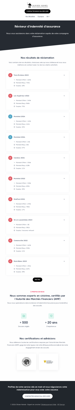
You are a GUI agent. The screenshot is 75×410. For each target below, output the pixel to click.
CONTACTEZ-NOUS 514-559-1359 (37, 11)
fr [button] (47, 16)
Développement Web (48, 404)
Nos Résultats (30, 16)
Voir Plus (37, 279)
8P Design (61, 404)
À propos (41, 16)
